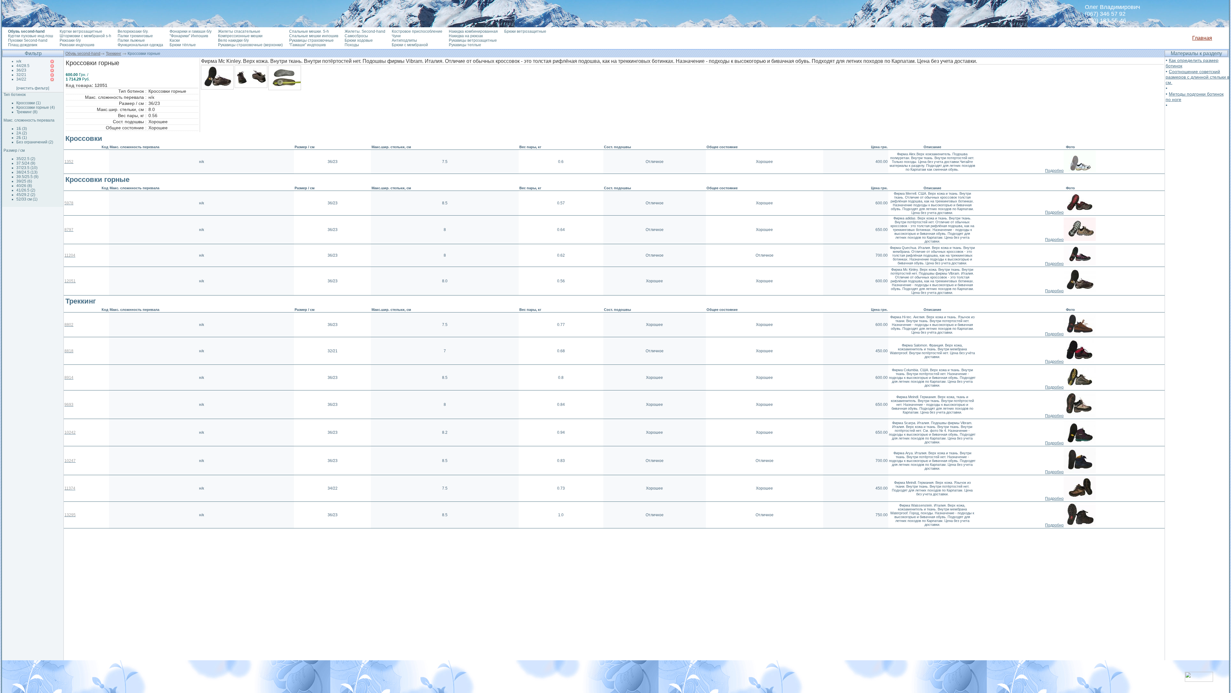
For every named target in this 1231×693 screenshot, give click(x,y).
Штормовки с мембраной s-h (85, 36)
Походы (352, 45)
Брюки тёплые (183, 45)
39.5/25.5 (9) (27, 177)
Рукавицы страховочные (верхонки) (250, 45)
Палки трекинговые (135, 36)
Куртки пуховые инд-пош (30, 36)
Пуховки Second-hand (27, 40)
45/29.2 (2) (25, 195)
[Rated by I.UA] (1199, 680)
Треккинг (113, 53)
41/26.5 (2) (25, 190)
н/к (18, 61)
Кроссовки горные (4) (35, 107)
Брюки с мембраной (410, 45)
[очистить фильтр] (32, 88)
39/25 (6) (24, 181)
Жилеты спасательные (239, 31)
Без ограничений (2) (34, 142)
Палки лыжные (131, 40)
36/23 (21, 70)
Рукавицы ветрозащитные (473, 40)
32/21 (21, 75)
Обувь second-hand (82, 53)
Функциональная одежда (140, 45)
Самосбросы (356, 36)
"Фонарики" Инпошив (189, 36)
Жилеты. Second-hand (365, 31)
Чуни (396, 36)
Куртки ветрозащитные (81, 31)
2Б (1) (21, 137)
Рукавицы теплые (465, 45)
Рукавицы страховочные (311, 40)
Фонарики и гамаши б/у (191, 31)
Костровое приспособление (417, 31)
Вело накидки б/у (233, 40)
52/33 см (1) (27, 199)
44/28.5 (22, 66)
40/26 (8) (24, 186)
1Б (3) (21, 128)
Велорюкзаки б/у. (133, 31)
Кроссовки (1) (28, 103)
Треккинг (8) (27, 112)
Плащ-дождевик (22, 45)
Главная (1202, 38)
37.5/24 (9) (25, 163)
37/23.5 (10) (27, 168)
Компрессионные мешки (240, 36)
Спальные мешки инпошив (313, 36)
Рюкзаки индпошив (77, 45)
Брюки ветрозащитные (525, 31)
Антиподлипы (404, 40)
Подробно (1054, 170)
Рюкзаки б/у (70, 40)
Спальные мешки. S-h (309, 31)
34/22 (21, 79)
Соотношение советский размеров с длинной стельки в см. (1197, 77)
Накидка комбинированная (473, 31)
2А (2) (21, 133)
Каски (175, 40)
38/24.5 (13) (27, 172)
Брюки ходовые (359, 40)
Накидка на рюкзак (466, 36)
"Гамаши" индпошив (307, 45)
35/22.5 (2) (25, 159)
